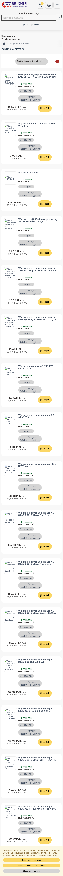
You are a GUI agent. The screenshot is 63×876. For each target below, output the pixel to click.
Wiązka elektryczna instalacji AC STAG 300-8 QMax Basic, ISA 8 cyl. (37, 611)
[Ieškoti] (59, 16)
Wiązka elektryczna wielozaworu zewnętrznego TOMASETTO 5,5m (37, 269)
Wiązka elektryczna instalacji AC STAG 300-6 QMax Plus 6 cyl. (36, 562)
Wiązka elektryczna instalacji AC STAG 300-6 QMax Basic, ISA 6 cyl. (37, 758)
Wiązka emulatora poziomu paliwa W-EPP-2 (37, 124)
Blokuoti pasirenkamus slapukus (31, 865)
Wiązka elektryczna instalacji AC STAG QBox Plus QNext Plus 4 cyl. (37, 807)
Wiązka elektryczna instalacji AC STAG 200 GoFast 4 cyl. (36, 660)
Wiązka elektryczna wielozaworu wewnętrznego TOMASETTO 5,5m (37, 318)
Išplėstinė (27, 25)
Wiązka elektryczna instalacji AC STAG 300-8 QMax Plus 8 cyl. (36, 513)
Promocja (36, 25)
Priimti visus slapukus (31, 860)
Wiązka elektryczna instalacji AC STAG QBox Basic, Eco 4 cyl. (36, 709)
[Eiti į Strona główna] (4, 43)
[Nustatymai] (49, 5)
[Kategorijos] (57, 5)
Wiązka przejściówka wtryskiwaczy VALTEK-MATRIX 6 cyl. (38, 220)
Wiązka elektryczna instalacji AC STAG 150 (36, 416)
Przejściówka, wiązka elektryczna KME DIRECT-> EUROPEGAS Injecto (37, 75)
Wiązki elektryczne (20, 43)
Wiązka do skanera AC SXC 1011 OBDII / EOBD (35, 367)
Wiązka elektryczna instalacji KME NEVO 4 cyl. (37, 464)
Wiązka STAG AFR (28, 172)
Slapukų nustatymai (31, 871)
